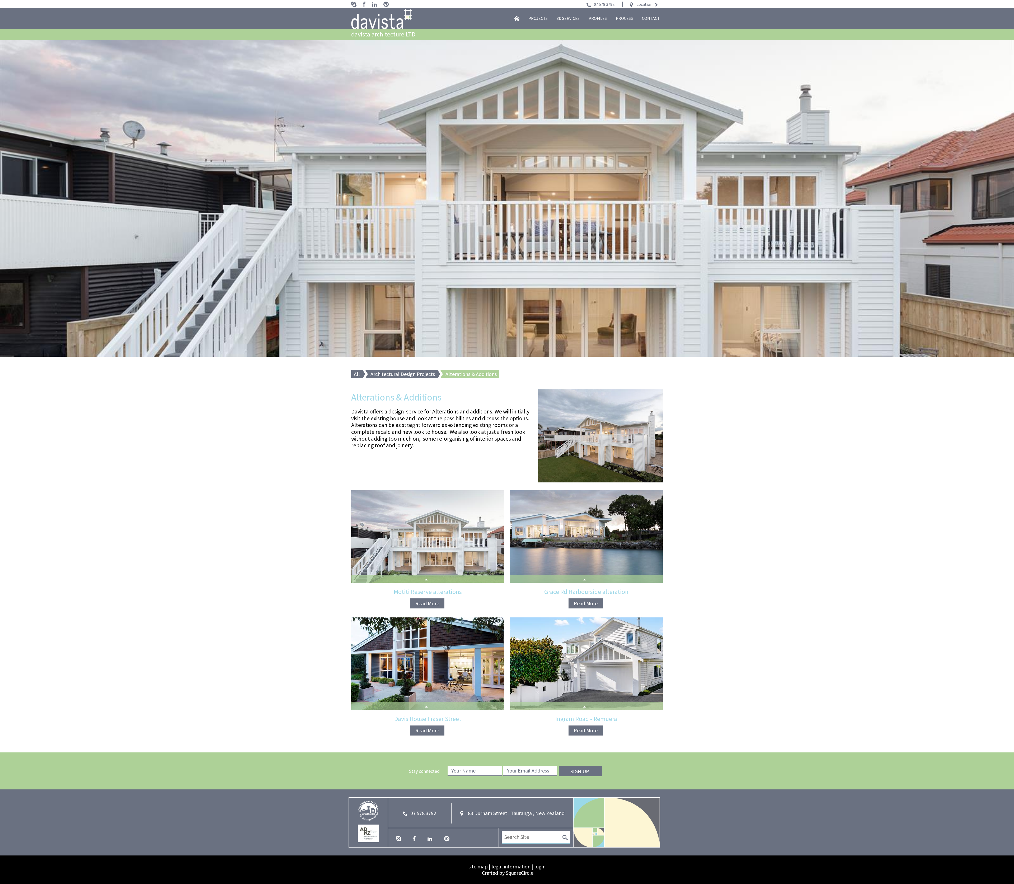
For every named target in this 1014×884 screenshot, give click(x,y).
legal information (511, 866)
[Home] (516, 18)
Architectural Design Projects (402, 374)
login (540, 866)
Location (644, 4)
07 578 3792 (604, 4)
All (357, 374)
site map (478, 866)
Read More (427, 603)
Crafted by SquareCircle (507, 872)
